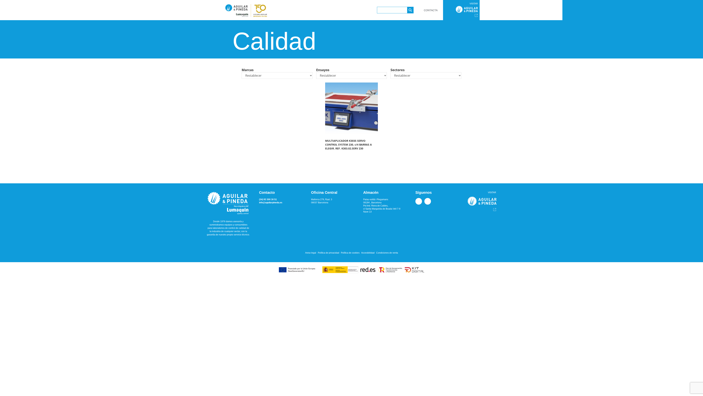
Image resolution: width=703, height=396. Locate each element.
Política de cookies (350, 253)
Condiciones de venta (387, 253)
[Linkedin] (418, 201)
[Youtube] (427, 201)
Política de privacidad (328, 253)
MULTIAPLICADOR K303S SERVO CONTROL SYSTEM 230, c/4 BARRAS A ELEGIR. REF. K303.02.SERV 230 (348, 144)
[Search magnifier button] (410, 10)
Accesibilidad (368, 253)
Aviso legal (310, 253)
